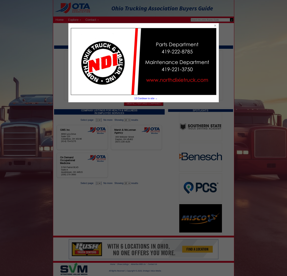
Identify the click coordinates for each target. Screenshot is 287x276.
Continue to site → (145, 98)
